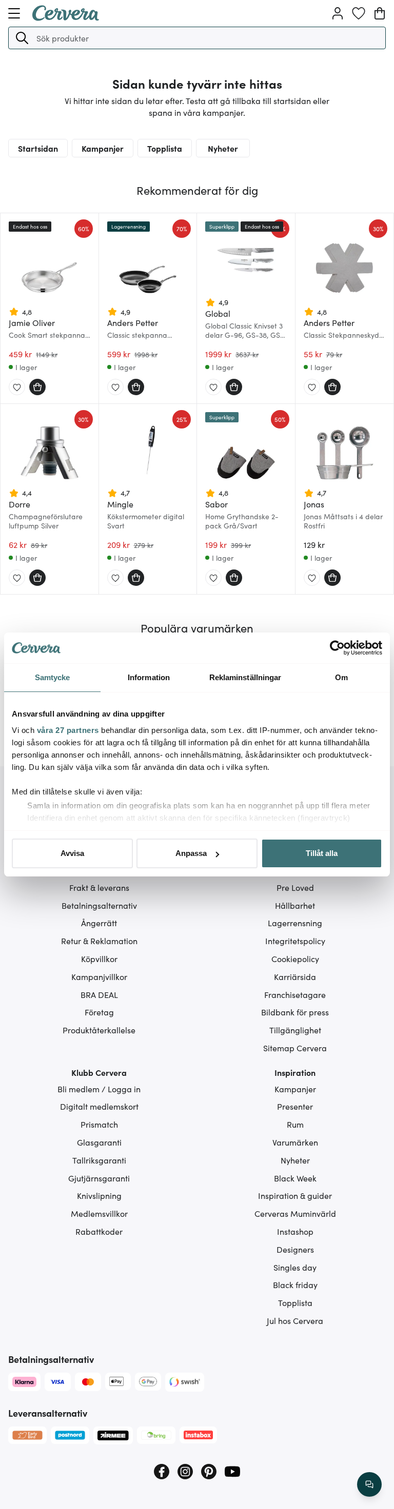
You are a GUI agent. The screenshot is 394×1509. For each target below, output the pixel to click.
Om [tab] (341, 677)
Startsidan (38, 148)
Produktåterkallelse (99, 1029)
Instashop (295, 1231)
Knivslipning (99, 1195)
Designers (295, 1249)
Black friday (295, 1284)
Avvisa (72, 853)
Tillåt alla (322, 853)
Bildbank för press (295, 1011)
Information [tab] (149, 677)
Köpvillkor (99, 958)
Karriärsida (295, 976)
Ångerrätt (99, 922)
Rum (295, 1124)
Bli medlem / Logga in (99, 1088)
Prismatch (99, 1124)
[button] (22, 38)
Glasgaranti (99, 1142)
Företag (99, 1011)
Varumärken (295, 1142)
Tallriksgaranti (99, 1160)
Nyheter (223, 148)
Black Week (295, 1178)
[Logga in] (337, 13)
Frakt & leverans (99, 887)
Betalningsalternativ (99, 905)
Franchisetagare (295, 994)
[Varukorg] (379, 13)
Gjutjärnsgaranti (99, 1178)
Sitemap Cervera (295, 1047)
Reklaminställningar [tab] (245, 677)
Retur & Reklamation (99, 940)
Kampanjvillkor (99, 976)
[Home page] (65, 17)
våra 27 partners (68, 730)
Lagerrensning (295, 922)
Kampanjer (103, 148)
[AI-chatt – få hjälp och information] (369, 1484)
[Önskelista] (358, 13)
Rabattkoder (99, 1231)
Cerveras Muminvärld (295, 1213)
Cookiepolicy (295, 958)
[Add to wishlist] (17, 387)
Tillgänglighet (295, 1029)
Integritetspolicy (295, 940)
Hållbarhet (295, 905)
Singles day (295, 1267)
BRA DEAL (99, 994)
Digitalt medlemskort (99, 1106)
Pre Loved (295, 887)
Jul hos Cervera (295, 1320)
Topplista (164, 148)
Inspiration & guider (295, 1195)
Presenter (295, 1106)
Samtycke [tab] (52, 677)
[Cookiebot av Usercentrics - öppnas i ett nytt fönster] (337, 648)
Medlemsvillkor (99, 1213)
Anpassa (191, 853)
